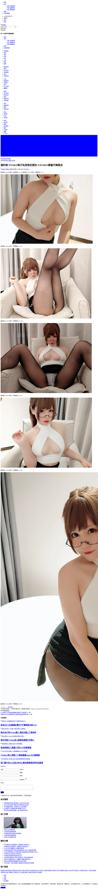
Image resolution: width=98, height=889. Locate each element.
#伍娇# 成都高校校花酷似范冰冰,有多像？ (15, 861)
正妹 (7, 872)
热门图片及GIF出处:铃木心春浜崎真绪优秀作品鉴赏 (22, 763)
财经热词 (6, 98)
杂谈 (42, 870)
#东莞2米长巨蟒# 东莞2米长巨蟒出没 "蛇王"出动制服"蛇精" (20, 850)
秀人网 (71, 870)
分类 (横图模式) (11, 9)
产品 (90, 870)
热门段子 (6, 70)
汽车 (5, 115)
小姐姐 (45, 870)
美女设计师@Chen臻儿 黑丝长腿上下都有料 (18, 732)
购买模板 (6, 881)
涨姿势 (5, 82)
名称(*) (22, 769)
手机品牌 (6, 100)
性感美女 (9, 870)
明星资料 (6, 81)
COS (5, 155)
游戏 (5, 54)
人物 (5, 60)
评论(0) (27, 169)
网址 (21, 775)
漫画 (5, 131)
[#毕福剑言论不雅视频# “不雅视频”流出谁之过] (50, 844)
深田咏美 (3, 872)
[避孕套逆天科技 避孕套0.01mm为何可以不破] (50, 803)
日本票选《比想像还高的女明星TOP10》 (15, 808)
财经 (5, 96)
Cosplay (6, 133)
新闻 (5, 91)
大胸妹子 (11, 872)
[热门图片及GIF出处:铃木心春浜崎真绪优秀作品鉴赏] (49, 759)
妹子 (58, 870)
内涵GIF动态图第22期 (10, 837)
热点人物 (38, 870)
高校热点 (6, 109)
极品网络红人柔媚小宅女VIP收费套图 (16, 748)
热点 (5, 58)
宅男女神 (33, 870)
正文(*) (2, 782)
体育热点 (16, 872)
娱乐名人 (85, 870)
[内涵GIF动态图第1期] (50, 823)
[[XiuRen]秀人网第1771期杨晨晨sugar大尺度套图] (49, 751)
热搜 (5, 68)
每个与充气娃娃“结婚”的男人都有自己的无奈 (16, 805)
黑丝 (17, 246)
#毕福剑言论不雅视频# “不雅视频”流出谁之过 (16, 846)
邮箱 (21, 772)
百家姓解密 (7, 13)
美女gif (67, 870)
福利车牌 (31, 872)
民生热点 (6, 95)
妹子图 (5, 122)
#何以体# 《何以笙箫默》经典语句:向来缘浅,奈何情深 (19, 863)
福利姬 (5, 710)
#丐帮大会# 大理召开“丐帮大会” (13, 853)
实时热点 (6, 93)
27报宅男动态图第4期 (10, 835)
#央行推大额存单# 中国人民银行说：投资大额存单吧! (18, 857)
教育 (5, 107)
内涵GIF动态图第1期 (9, 829)
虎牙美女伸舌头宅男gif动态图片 (13, 833)
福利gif (27, 872)
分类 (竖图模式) (11, 7)
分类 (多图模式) (11, 6)
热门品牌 (75, 870)
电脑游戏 (6, 105)
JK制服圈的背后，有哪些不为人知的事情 (15, 806)
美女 (5, 150)
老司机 (5, 117)
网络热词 (6, 66)
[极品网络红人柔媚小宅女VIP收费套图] (49, 744)
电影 (35, 872)
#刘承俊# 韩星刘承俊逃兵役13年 (13, 855)
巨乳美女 (93, 870)
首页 (5, 2)
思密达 (8, 169)
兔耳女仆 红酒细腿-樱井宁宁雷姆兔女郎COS (19, 725)
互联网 (5, 114)
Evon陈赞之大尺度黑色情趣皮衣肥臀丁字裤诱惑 (13, 712)
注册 (5, 21)
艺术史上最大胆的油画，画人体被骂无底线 (16, 810)
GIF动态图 (22, 872)
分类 (5, 4)
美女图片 (6, 126)
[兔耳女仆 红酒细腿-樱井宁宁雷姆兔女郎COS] (49, 721)
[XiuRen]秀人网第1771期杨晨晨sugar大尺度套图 (20, 755)
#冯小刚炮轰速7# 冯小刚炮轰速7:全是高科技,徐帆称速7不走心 (21, 852)
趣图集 (5, 88)
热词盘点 (6, 51)
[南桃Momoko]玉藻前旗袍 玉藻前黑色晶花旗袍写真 (14, 714)
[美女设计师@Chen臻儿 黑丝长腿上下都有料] (49, 729)
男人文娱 (6, 86)
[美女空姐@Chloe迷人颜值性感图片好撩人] (49, 736)
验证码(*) (22, 779)
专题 (5, 11)
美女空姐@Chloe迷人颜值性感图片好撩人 (17, 740)
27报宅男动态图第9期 (10, 831)
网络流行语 (4, 870)
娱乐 (5, 62)
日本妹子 (54, 870)
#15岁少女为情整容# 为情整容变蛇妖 (14, 848)
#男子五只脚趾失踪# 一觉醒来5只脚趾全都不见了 (17, 859)
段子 (5, 147)
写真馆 (5, 129)
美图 (5, 124)
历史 (5, 84)
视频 (5, 63)
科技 (5, 56)
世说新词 (6, 76)
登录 (5, 20)
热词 (5, 52)
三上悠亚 (80, 870)
